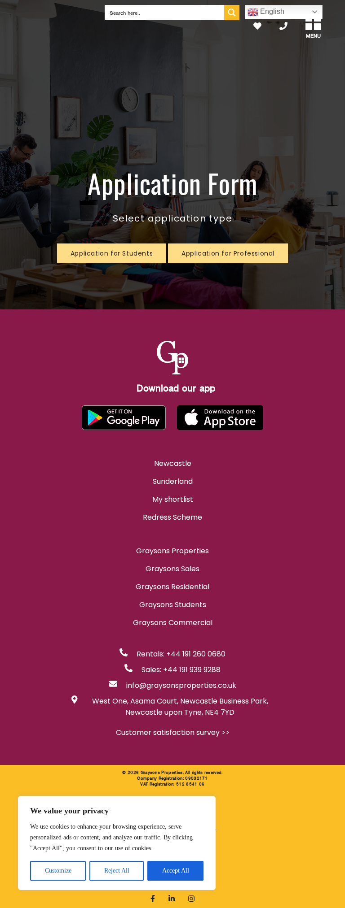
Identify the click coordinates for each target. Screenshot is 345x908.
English (271, 11)
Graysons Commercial (172, 622)
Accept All (175, 870)
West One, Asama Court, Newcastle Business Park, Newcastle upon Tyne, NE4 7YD (180, 706)
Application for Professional (227, 253)
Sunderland (173, 481)
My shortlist (172, 499)
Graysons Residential (172, 587)
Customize (58, 870)
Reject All (116, 870)
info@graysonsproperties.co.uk (181, 685)
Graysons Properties (172, 551)
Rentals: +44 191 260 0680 (181, 654)
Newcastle (172, 463)
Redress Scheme (172, 517)
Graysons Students (172, 605)
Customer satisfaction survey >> (173, 732)
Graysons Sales (172, 569)
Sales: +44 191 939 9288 (181, 670)
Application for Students (112, 253)
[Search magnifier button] (231, 12)
